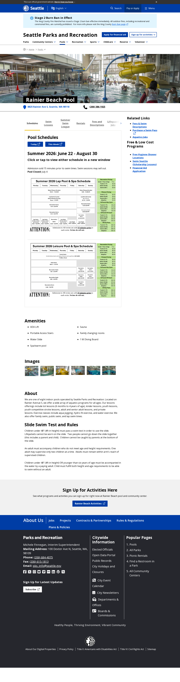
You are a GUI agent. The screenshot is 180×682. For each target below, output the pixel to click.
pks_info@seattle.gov (47, 566)
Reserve (124, 42)
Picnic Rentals (139, 556)
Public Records (102, 561)
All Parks (135, 550)
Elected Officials (102, 549)
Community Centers (42, 42)
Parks (26, 42)
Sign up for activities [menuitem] (142, 34)
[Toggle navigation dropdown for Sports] (98, 42)
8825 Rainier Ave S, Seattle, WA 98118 (48, 106)
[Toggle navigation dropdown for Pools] (67, 42)
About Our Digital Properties (40, 649)
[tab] (32, 123)
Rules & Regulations (130, 520)
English (59, 8)
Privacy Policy (66, 649)
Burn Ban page (119, 24)
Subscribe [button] (31, 589)
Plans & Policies (59, 527)
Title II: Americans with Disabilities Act (97, 649)
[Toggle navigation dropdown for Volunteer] (146, 42)
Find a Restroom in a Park (142, 563)
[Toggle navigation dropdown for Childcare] (114, 42)
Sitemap (151, 649)
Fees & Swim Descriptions (140, 125)
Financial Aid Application (140, 169)
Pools (62, 42)
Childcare (108, 42)
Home (31, 49)
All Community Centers (139, 573)
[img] (120, 123)
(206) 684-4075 (43, 557)
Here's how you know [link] (64, 2)
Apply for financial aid (115, 34)
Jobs (51, 520)
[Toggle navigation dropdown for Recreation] (85, 42)
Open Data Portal (103, 555)
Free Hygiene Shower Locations (145, 156)
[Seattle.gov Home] (24, 49)
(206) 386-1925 (97, 106)
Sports (93, 42)
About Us (33, 520)
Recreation (77, 42)
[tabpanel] (73, 218)
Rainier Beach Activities (88, 503)
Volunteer (140, 42)
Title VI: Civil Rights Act (132, 649)
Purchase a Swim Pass (145, 130)
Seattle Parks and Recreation (60, 34)
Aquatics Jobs (140, 136)
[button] (156, 2)
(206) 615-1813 (39, 561)
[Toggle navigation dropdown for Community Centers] (54, 42)
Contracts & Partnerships (93, 520)
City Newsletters (108, 593)
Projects (65, 520)
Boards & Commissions (107, 613)
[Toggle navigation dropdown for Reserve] (130, 42)
